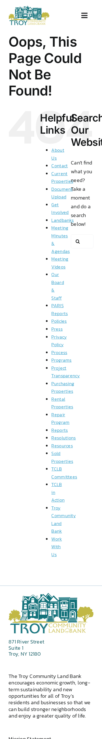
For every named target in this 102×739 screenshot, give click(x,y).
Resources (62, 445)
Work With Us (56, 547)
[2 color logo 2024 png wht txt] (28, 8)
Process (59, 352)
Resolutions (63, 437)
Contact (59, 165)
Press (56, 329)
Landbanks (62, 220)
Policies (59, 321)
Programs (61, 360)
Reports (59, 430)
